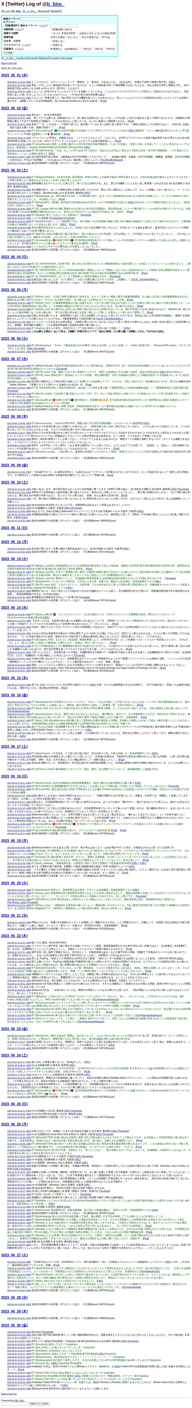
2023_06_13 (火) (14, 559)
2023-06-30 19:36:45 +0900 (19, 1376)
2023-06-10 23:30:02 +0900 (19, 521)
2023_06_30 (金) (14, 1325)
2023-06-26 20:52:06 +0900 (19, 1185)
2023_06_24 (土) (14, 1055)
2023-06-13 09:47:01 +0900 (19, 581)
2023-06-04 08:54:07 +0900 (19, 276)
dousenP (45, 11)
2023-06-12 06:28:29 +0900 (19, 549)
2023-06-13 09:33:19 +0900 (19, 566)
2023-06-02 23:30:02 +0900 (19, 163)
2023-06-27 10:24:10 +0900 (19, 1275)
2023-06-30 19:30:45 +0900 (19, 1360)
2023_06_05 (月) (14, 290)
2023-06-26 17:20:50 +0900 (19, 1150)
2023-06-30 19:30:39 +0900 (19, 1351)
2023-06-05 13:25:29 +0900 (19, 309)
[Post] (103, 101)
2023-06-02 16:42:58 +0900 (19, 150)
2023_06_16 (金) (14, 695)
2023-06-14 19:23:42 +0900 (19, 665)
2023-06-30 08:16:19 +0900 (19, 1335)
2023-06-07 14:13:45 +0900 (19, 381)
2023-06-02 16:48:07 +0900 (19, 157)
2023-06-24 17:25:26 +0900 (19, 1075)
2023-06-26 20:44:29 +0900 (19, 1172)
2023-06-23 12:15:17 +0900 (19, 1042)
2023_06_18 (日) (14, 776)
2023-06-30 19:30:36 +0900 (19, 1347)
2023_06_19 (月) (14, 841)
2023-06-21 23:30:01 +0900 (19, 929)
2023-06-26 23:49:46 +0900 (19, 1229)
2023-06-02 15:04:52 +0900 (19, 118)
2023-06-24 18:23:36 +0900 (19, 1078)
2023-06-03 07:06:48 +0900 (19, 177)
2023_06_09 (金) (14, 465)
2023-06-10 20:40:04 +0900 (19, 514)
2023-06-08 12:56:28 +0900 (19, 439)
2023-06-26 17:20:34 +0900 (19, 1137)
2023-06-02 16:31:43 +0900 (19, 131)
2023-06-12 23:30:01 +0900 (19, 552)
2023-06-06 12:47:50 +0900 (19, 345)
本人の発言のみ (90, 37)
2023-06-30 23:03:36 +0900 (19, 1389)
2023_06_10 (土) (14, 482)
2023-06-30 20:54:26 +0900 (19, 1382)
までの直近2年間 (106, 33)
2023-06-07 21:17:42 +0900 (19, 406)
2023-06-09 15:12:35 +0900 (19, 472)
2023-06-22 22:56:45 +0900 (19, 1018)
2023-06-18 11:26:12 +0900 (19, 783)
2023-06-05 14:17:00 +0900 (19, 322)
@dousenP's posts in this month (55, 58)
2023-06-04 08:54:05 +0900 (19, 270)
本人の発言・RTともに (65, 37)
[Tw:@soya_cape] (16, 902)
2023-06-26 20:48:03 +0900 (19, 1178)
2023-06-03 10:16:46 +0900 (19, 209)
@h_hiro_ (20, 1400)
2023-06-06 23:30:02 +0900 (19, 352)
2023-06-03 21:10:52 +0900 (19, 247)
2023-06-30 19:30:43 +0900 (19, 1357)
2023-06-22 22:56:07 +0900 (19, 1003)
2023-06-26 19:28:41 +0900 (19, 1163)
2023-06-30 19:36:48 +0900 (19, 1379)
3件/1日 (99, 49)
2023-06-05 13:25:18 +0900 (19, 297)
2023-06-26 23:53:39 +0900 (19, 1242)
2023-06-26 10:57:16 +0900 (19, 1131)
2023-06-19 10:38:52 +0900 (19, 851)
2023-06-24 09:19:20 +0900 (19, 1068)
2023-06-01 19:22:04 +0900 (19, 92)
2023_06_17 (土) (14, 746)
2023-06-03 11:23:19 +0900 (19, 221)
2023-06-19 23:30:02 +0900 (19, 876)
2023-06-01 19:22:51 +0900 (19, 98)
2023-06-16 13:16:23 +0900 (19, 714)
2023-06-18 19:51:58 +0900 (19, 808)
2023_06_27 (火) (14, 1255)
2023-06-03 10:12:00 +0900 (19, 202)
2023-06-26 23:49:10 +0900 (19, 1216)
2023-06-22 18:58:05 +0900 (19, 968)
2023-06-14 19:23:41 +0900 (19, 659)
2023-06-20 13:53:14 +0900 (19, 890)
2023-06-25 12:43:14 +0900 (19, 1111)
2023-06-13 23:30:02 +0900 (19, 600)
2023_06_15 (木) (14, 678)
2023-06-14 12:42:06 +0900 (19, 627)
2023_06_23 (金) (14, 1029)
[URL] (172, 82)
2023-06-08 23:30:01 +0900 (19, 458)
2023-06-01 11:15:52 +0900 (19, 82)
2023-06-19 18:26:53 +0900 (19, 866)
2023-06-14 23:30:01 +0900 (19, 671)
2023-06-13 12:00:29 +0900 (19, 585)
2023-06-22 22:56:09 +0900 (19, 1009)
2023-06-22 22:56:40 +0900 (19, 1015)
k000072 (57, 11)
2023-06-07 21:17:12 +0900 (19, 394)
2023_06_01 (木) (14, 75)
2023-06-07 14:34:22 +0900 (19, 388)
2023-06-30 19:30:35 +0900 (19, 1344)
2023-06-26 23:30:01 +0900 (19, 1213)
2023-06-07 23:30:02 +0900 (19, 409)
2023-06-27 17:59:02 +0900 (19, 1284)
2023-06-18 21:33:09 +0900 (19, 824)
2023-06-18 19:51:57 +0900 (19, 796)
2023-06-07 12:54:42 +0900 (19, 375)
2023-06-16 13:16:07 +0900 (19, 702)
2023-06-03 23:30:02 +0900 (19, 250)
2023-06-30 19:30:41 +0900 (19, 1354)
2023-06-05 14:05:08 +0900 (19, 316)
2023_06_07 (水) (14, 359)
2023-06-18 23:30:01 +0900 (19, 833)
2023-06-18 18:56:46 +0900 (19, 789)
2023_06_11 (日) (14, 528)
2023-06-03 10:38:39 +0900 (19, 218)
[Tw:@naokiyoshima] (18, 711)
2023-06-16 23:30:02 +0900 (19, 739)
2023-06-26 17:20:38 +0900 (19, 1144)
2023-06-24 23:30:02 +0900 (19, 1097)
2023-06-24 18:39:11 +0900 (19, 1090)
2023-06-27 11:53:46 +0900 (19, 1281)
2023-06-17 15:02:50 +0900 (19, 769)
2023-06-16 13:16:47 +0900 (19, 720)
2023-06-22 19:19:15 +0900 (19, 981)
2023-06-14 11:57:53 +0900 (19, 621)
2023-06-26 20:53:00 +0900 (19, 1188)
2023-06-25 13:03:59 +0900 (19, 1114)
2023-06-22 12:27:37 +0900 (19, 946)
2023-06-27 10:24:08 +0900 (19, 1268)
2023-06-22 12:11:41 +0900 (19, 943)
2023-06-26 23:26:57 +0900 (19, 1210)
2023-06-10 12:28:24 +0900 (19, 508)
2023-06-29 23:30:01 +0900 (19, 1318)
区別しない (59, 41)
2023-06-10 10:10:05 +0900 (19, 489)
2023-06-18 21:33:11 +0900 (19, 830)
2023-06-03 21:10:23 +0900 (19, 240)
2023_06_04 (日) (14, 257)
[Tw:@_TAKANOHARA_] (144, 279)
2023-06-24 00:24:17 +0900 (19, 1062)
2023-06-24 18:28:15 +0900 (19, 1084)
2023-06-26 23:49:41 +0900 (19, 1223)
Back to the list (9, 63)
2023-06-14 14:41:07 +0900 (19, 652)
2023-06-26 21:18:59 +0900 (19, 1194)
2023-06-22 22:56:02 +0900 (19, 996)
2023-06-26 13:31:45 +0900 (19, 1134)
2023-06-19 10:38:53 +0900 (19, 857)
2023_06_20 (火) (14, 883)
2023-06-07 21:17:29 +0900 (19, 400)
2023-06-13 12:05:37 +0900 (19, 591)
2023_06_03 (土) (14, 170)
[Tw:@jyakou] (56, 218)
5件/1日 (111, 49)
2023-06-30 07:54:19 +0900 (19, 1332)
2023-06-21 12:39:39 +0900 (19, 922)
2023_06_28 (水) (14, 1297)
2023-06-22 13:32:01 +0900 (19, 958)
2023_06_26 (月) (14, 1124)
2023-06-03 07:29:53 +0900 (19, 183)
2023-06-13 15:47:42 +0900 (19, 597)
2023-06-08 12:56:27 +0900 (19, 426)
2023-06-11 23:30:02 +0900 (19, 535)
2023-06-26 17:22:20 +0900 (19, 1156)
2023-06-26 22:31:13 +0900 (19, 1207)
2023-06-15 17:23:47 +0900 (19, 685)
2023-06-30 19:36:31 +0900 (19, 1366)
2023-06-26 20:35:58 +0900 (19, 1166)
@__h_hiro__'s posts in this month (19, 58)
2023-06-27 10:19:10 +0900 (19, 1262)
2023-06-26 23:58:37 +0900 (19, 1245)
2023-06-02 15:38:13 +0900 (19, 124)
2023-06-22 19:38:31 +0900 (19, 984)
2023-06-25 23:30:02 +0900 (19, 1117)
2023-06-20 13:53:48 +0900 (19, 893)
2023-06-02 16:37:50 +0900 (19, 144)
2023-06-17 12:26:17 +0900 (19, 763)
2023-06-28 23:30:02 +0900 (19, 1304)
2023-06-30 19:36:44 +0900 (19, 1373)
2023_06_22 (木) (14, 936)
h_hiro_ (55, 4)
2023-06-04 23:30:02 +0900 (19, 283)
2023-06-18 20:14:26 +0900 (19, 818)
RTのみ (106, 37)
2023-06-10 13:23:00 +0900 (19, 511)
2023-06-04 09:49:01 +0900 (19, 280)
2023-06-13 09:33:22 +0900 (19, 578)
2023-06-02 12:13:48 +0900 (19, 115)
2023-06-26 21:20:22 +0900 (19, 1197)
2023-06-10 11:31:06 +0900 (19, 505)
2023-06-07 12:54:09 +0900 (19, 372)
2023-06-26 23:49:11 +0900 (19, 1220)
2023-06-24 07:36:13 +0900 (19, 1065)
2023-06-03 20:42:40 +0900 (19, 234)
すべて (56, 33)
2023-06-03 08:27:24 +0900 (19, 190)
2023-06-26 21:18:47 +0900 (19, 1191)
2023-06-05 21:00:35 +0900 (19, 328)
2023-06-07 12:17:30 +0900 (19, 366)
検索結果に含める (62, 29)
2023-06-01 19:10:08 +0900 (19, 85)
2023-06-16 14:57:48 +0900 (19, 727)
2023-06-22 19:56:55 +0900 (19, 990)
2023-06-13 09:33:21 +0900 (19, 572)
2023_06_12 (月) (14, 542)
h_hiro (7, 11)
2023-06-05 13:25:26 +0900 (19, 303)
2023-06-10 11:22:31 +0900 (19, 492)
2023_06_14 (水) (14, 607)
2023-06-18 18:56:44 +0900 (19, 786)
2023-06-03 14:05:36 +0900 (19, 228)
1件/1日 (87, 49)
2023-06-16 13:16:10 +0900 (19, 708)
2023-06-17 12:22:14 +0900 (19, 757)
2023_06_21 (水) (14, 915)
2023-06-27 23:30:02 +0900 (19, 1290)
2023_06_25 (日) (14, 1104)
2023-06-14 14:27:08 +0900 (19, 640)
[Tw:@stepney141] (150, 1271)
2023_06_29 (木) (14, 1311)
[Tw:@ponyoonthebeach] (105, 999)
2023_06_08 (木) (14, 416)
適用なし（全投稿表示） (66, 49)
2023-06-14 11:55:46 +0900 (19, 614)
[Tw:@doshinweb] (131, 1287)
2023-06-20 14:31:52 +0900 (19, 905)
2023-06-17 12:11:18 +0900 (19, 753)
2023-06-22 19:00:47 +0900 (19, 974)
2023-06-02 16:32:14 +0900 (19, 138)
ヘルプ (43, 25)
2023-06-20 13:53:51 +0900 (19, 899)
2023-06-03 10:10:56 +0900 (19, 196)
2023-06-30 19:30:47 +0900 (19, 1363)
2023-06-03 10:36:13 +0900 (19, 215)
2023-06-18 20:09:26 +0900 (19, 815)
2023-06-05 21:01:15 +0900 (19, 331)
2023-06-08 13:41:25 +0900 (19, 452)
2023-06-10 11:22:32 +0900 (19, 499)
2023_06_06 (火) (14, 338)
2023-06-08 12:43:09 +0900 (19, 423)
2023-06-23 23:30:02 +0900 (19, 1048)
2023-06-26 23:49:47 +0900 (19, 1235)
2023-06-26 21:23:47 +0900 (19, 1201)
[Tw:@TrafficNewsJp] (111, 160)
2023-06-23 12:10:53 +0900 (19, 1036)
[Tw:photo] (85, 215)
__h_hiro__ (31, 11)
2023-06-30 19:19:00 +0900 (19, 1341)
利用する (58, 45)
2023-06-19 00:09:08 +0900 (19, 847)
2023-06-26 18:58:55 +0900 (19, 1160)
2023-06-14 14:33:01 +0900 (19, 646)
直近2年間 (69, 33)
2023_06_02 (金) (14, 108)
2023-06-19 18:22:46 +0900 (19, 863)
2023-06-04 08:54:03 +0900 (19, 264)
